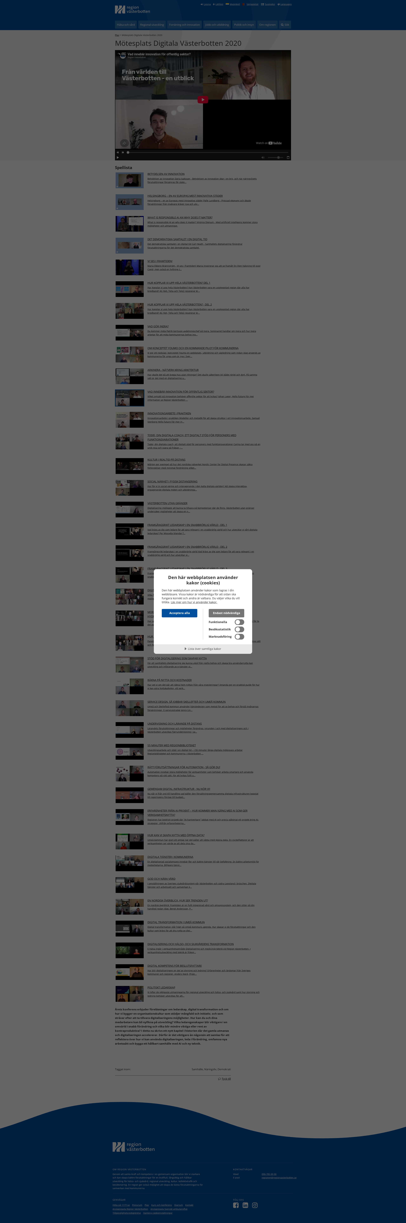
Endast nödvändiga (226, 613)
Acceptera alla (179, 613)
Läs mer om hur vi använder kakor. (194, 602)
